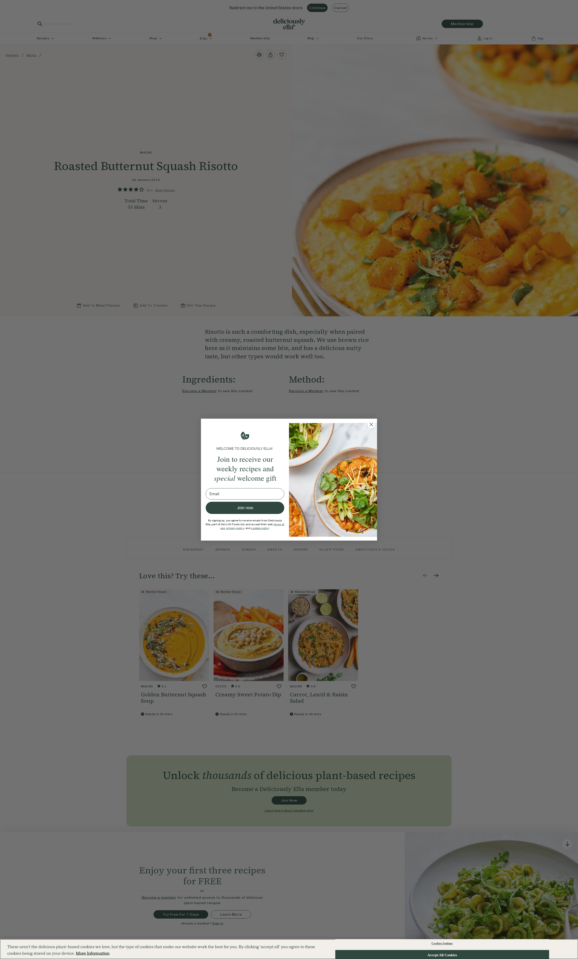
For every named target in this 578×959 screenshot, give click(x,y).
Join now (245, 508)
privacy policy (235, 528)
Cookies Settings (442, 943)
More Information (93, 953)
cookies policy (260, 528)
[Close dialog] (371, 424)
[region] (289, 949)
